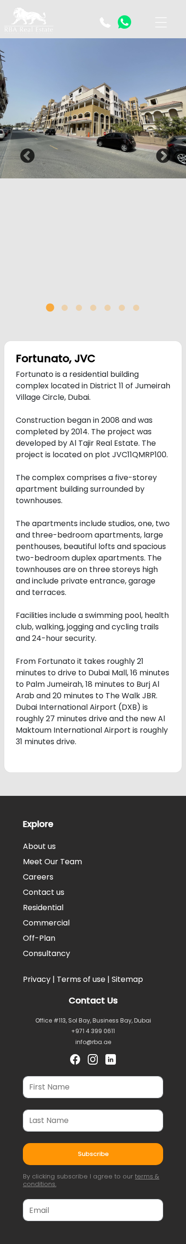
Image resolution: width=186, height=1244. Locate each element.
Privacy (37, 979)
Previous (24, 153)
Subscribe (93, 1153)
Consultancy (46, 953)
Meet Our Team (52, 861)
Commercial (46, 922)
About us (39, 846)
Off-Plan (39, 938)
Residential (43, 907)
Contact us (43, 892)
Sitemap (126, 979)
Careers (38, 876)
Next (160, 153)
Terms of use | (82, 979)
